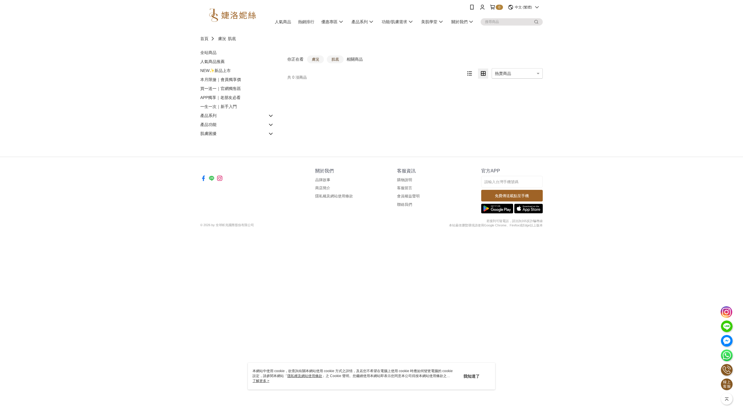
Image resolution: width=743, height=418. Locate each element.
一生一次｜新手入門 (218, 106)
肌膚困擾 (208, 133)
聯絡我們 (404, 204)
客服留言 (404, 188)
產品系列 (208, 115)
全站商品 (208, 52)
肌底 (232, 38)
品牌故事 (322, 180)
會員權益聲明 (408, 196)
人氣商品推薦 (212, 61)
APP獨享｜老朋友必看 (220, 97)
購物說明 (404, 180)
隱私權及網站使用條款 (334, 196)
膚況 (222, 38)
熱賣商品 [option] (503, 73)
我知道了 (472, 376)
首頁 (204, 38)
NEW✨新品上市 (215, 70)
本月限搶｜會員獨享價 (220, 79)
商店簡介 (322, 188)
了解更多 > (261, 381)
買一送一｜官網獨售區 (220, 88)
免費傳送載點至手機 (512, 196)
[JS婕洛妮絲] (232, 15)
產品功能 (208, 124)
